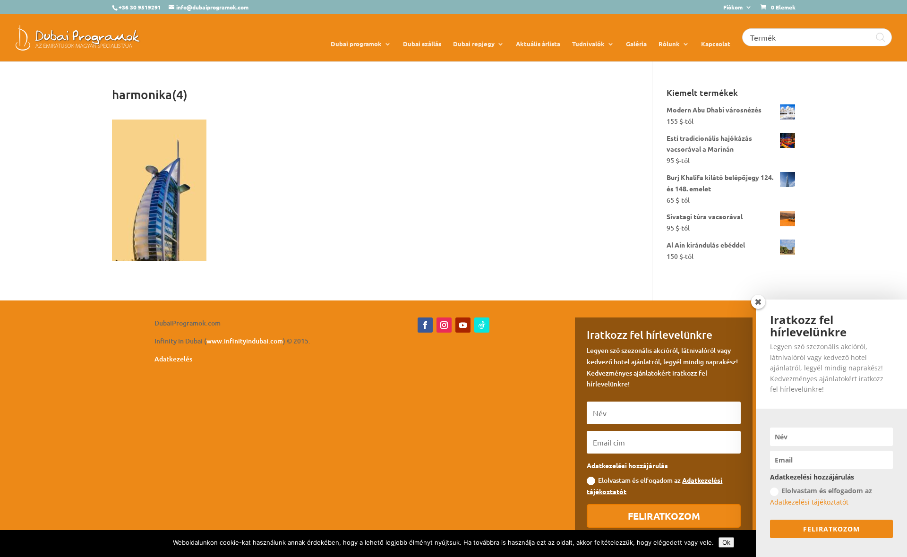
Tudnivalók (588, 44)
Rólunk (669, 44)
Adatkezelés (173, 358)
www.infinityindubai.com (244, 340)
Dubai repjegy (474, 44)
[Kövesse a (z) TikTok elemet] (481, 325)
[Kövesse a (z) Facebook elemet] (425, 325)
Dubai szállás (422, 44)
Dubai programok (356, 44)
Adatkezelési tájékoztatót (809, 501)
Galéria (636, 44)
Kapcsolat (715, 44)
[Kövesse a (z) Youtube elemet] (463, 325)
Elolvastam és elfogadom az (654, 486)
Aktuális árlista (538, 44)
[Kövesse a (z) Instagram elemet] (444, 325)
